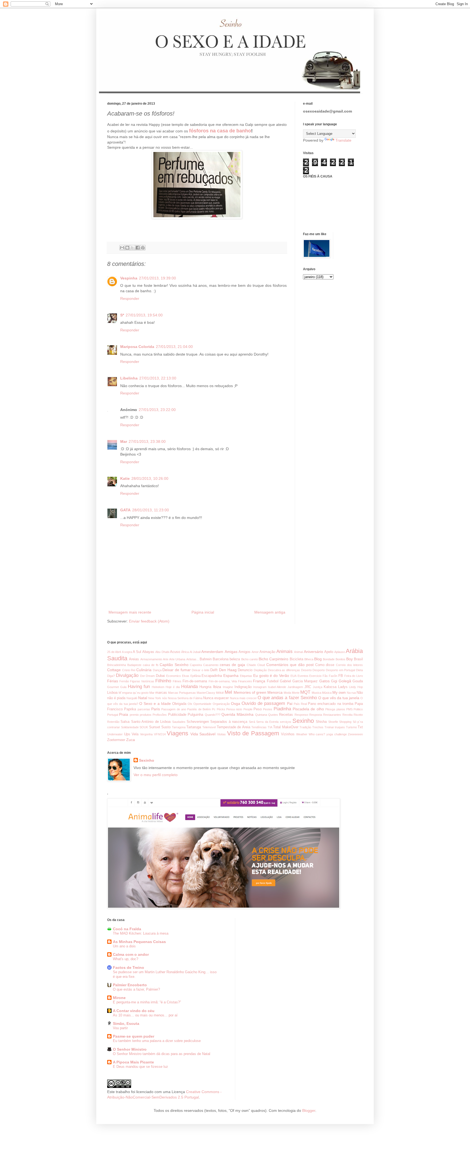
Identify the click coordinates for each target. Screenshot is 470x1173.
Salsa (124, 722)
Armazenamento (151, 659)
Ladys (343, 687)
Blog (318, 659)
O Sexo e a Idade (155, 703)
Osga (235, 703)
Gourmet (113, 687)
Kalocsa (330, 687)
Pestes (267, 709)
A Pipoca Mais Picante (133, 1062)
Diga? (111, 675)
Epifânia (195, 675)
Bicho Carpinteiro (273, 659)
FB (340, 676)
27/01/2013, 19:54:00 (144, 315)
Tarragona (178, 727)
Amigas (231, 651)
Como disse (325, 665)
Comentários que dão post (290, 664)
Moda (287, 692)
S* (122, 315)
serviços (285, 721)
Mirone (119, 997)
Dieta (359, 670)
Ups (127, 734)
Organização (221, 703)
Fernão (124, 681)
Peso (257, 709)
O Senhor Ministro (130, 1049)
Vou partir (120, 1028)
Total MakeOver (285, 727)
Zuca (130, 740)
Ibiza (217, 686)
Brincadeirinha (116, 665)
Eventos (303, 675)
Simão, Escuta (126, 1023)
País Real (300, 703)
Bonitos (340, 659)
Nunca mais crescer (243, 698)
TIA (270, 727)
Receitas (286, 715)
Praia (123, 714)
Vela (135, 734)
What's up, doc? (125, 959)
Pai (289, 703)
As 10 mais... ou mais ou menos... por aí (145, 1015)
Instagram (260, 687)
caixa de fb (150, 665)
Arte (165, 659)
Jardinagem (295, 687)
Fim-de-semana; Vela (223, 681)
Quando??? (212, 714)
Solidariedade (130, 727)
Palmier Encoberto (130, 985)
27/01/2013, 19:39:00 (157, 278)
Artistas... (192, 659)
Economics (173, 675)
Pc (213, 709)
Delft (214, 670)
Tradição (305, 727)
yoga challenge (336, 734)
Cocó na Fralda (127, 929)
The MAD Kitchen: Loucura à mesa (140, 933)
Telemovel (209, 727)
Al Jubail (195, 652)
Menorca (275, 692)
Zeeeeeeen (355, 734)
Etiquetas (246, 675)
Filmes (177, 681)
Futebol (273, 681)
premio (134, 714)
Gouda (357, 681)
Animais (284, 651)
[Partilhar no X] (132, 247)
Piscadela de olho (308, 709)
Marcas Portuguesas (182, 692)
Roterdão (113, 721)
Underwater (115, 734)
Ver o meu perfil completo (156, 775)
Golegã (345, 681)
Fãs (325, 675)
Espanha (231, 675)
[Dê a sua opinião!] (127, 247)
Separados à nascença (228, 722)
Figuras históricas (142, 681)
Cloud (261, 665)
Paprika (130, 709)
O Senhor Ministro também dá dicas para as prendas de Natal (161, 1054)
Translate (343, 140)
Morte (295, 692)
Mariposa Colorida (137, 346)
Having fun (139, 686)
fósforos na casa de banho (220, 130)
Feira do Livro (353, 675)
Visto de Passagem (253, 733)
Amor (255, 652)
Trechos (317, 727)
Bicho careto (249, 659)
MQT (305, 692)
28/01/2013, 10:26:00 (149, 478)
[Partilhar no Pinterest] (143, 247)
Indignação (243, 687)
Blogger (308, 1110)
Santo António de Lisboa (151, 722)
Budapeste (134, 665)
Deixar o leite (200, 670)
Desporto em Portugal (340, 670)
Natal (142, 698)
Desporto (319, 670)
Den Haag (228, 670)
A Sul (137, 652)
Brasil (358, 659)
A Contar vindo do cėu (133, 1011)
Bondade (329, 659)
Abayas (148, 652)
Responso (301, 714)
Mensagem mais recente (130, 612)
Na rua (351, 692)
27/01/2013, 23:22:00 (157, 409)
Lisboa (112, 693)
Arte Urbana (177, 659)
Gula (123, 687)
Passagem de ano (173, 709)
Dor (142, 675)
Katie (125, 478)
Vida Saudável (203, 734)
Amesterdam (212, 651)
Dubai (160, 676)
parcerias (144, 709)
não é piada (116, 698)
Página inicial (202, 612)
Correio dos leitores (349, 665)
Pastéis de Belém (199, 709)
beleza (235, 659)
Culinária (143, 670)
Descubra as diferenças (284, 670)
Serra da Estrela (267, 721)
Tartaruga (193, 727)
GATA (125, 510)
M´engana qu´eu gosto (134, 692)
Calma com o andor (131, 954)
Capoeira (196, 665)
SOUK (144, 727)
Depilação (260, 670)
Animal (298, 652)
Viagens (177, 733)
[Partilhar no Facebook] (137, 247)
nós (164, 698)
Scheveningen (198, 722)
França (259, 681)
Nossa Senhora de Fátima (185, 698)
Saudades (178, 721)
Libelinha (129, 378)
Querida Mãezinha (237, 714)
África (185, 652)
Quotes (273, 714)
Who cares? (317, 734)
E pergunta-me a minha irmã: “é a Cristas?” (147, 1002)
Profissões (160, 714)
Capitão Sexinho (174, 664)
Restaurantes (332, 714)
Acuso (175, 652)
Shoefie (333, 721)
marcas (161, 693)
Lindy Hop (356, 687)
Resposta (315, 714)
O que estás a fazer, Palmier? (136, 989)
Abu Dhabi (162, 652)
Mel (228, 692)
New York (154, 698)
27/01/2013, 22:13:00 (157, 378)
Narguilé (131, 698)
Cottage (114, 670)
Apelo (328, 652)
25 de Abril (114, 652)
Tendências (259, 727)
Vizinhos (288, 734)
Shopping (345, 721)
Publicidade (177, 715)
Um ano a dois (124, 946)
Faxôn (333, 675)
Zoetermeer (116, 740)
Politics (358, 709)
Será (252, 721)
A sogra (127, 652)
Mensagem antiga (269, 612)
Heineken (158, 687)
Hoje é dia (173, 687)
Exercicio (315, 675)
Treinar (329, 727)
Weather (301, 734)
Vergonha (146, 734)
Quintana (261, 714)
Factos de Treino (128, 967)
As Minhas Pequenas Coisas (139, 941)
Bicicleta (296, 659)
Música (327, 692)
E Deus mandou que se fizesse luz (140, 1067)
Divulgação (127, 675)
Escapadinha (212, 676)
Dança (157, 670)
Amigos (245, 652)
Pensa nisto (234, 709)
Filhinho (163, 680)
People (247, 709)
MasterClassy (206, 692)
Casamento (210, 665)
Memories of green (250, 692)
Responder (129, 298)
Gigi (334, 681)
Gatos (324, 681)
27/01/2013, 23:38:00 (147, 441)
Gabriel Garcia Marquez (299, 681)
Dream (150, 675)
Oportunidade (202, 703)
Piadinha (282, 708)
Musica (316, 692)
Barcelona (220, 659)
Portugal (112, 714)
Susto (166, 727)
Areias (134, 659)
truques (340, 727)
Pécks (221, 709)
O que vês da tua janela (338, 698)
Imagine (228, 687)
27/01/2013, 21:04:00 (174, 346)
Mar (123, 441)
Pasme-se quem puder (133, 1036)
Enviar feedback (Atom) (149, 621)
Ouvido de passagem (263, 703)
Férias (112, 681)
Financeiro (245, 681)
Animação (267, 652)
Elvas (185, 675)
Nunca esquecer (216, 698)
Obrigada (179, 704)
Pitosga (330, 709)
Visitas (221, 734)
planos (340, 709)
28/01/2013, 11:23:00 (150, 510)
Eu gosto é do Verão (271, 675)
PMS (349, 709)
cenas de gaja (232, 664)
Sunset (154, 727)
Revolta (347, 714)
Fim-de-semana (195, 681)
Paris (155, 709)
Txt (360, 727)
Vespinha (128, 278)
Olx (190, 703)
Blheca (308, 659)
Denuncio (245, 670)
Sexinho (303, 720)
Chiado (251, 665)
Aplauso (339, 652)
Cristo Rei (128, 670)
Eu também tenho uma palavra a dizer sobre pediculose (157, 1041)
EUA (293, 675)
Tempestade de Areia (233, 727)
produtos (145, 714)
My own (339, 692)
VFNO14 (160, 734)
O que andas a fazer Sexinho (287, 697)
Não (360, 693)
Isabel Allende (277, 687)
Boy (349, 659)
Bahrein (206, 659)
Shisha (321, 722)
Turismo (351, 727)
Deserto (306, 670)
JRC (307, 687)
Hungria (205, 687)
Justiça (317, 687)
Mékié (220, 692)
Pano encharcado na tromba (330, 704)
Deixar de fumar (176, 670)
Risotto (358, 714)
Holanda (189, 686)
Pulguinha (195, 715)
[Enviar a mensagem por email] (122, 247)
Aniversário (313, 651)
